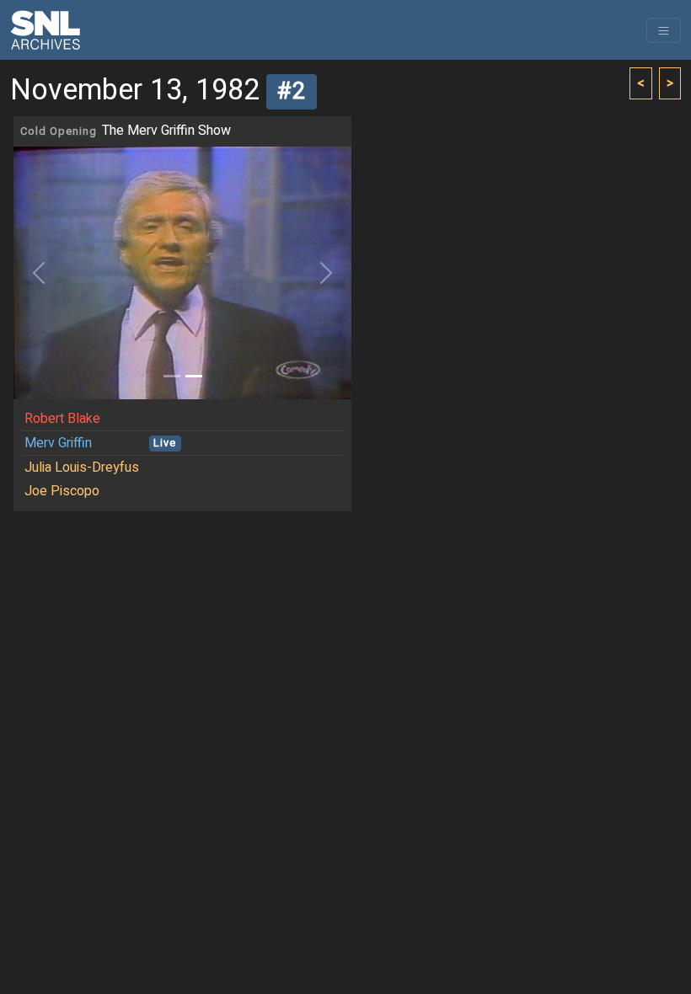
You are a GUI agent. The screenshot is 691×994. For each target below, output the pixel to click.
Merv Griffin (58, 443)
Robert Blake (62, 419)
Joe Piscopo (61, 491)
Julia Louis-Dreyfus (81, 467)
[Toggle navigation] (663, 30)
